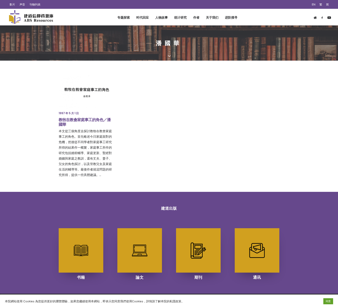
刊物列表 (35, 4)
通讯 (257, 277)
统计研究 (180, 17)
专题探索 (123, 17)
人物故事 (161, 17)
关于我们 (212, 17)
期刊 (198, 277)
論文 (140, 277)
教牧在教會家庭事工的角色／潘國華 (85, 122)
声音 (22, 4)
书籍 (81, 277)
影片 (12, 4)
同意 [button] (328, 301)
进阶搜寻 (231, 17)
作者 (196, 17)
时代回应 (142, 17)
